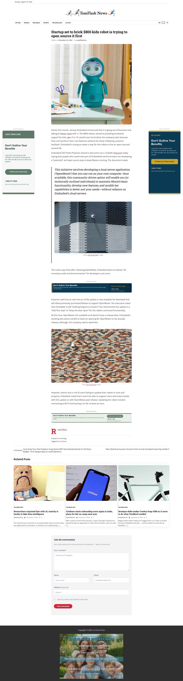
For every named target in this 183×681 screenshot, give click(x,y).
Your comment (60, 550)
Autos (68, 23)
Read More (62, 429)
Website (61, 587)
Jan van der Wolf (92, 255)
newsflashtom (81, 40)
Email (96, 575)
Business (36, 23)
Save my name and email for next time (72, 599)
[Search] (167, 23)
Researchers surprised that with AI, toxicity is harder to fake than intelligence (36, 512)
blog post (118, 152)
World (26, 23)
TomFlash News (98, 630)
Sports (46, 23)
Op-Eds (18, 23)
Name (56, 575)
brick (58, 441)
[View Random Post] (159, 23)
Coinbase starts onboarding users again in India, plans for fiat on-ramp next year (89, 512)
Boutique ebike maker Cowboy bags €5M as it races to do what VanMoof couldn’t (143, 512)
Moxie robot (66, 133)
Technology (57, 23)
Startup (64, 441)
